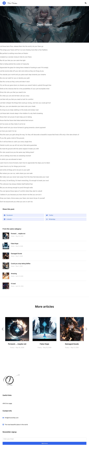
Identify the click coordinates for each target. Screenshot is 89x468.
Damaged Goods (16, 253)
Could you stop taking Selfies (20, 263)
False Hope (14, 243)
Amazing (14, 273)
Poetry (49, 18)
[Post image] (6, 236)
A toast (13, 283)
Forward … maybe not (18, 233)
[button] (23, 215)
